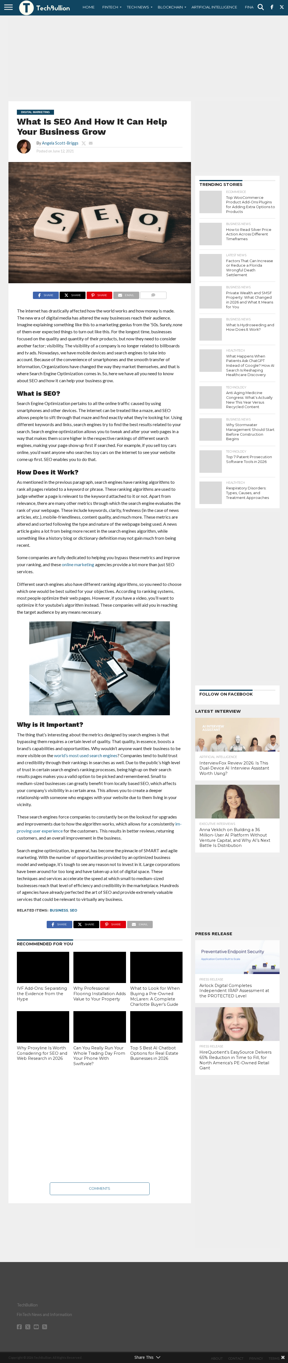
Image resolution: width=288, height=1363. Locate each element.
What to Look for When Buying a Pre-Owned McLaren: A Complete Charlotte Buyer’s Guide (155, 996)
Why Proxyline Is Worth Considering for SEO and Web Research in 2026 (42, 1053)
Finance (253, 7)
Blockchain (170, 7)
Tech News (138, 7)
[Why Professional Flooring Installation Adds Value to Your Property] (99, 967)
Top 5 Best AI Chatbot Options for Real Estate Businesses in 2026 (154, 1053)
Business (59, 910)
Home (88, 7)
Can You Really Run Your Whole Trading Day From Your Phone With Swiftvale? (99, 1055)
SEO (73, 910)
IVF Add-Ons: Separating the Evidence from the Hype (42, 993)
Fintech (110, 7)
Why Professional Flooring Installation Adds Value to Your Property (99, 993)
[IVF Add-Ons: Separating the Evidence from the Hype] (43, 967)
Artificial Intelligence (214, 7)
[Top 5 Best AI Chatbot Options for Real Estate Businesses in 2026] (156, 1027)
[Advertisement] (144, 57)
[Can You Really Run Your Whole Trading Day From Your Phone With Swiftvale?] (99, 1027)
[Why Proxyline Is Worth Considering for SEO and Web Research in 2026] (43, 1027)
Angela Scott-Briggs (60, 143)
